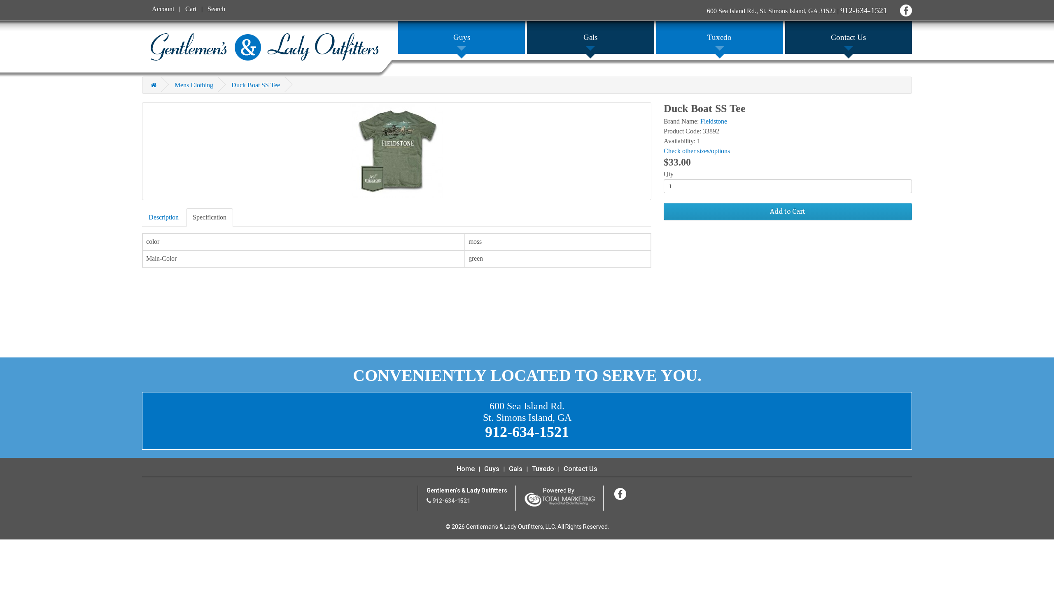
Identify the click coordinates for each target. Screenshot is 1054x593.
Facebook (905, 9)
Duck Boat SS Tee (255, 85)
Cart (190, 8)
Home (466, 469)
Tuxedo (543, 469)
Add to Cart (787, 211)
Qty (669, 173)
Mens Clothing (194, 85)
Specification (209, 217)
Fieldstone (713, 121)
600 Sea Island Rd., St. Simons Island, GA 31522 (771, 10)
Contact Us (580, 469)
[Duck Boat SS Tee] (396, 151)
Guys (491, 469)
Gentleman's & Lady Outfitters (264, 47)
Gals (515, 469)
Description (164, 217)
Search (216, 8)
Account (163, 8)
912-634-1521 (863, 10)
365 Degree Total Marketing (559, 499)
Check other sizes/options (697, 150)
